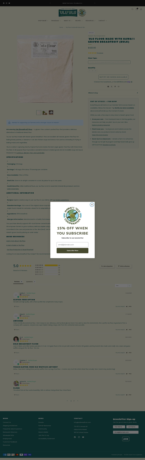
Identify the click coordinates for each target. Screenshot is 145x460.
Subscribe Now (72, 251)
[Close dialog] (92, 205)
